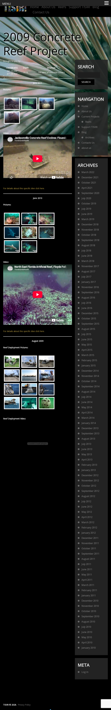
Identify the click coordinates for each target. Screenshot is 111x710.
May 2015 (87, 344)
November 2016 (90, 287)
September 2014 (90, 386)
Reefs (62, 7)
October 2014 (89, 381)
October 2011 (89, 548)
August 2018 (88, 245)
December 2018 (90, 224)
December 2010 (90, 600)
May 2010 (87, 637)
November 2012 (90, 480)
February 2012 (89, 527)
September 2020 (90, 193)
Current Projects (90, 116)
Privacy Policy (24, 704)
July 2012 (86, 501)
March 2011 (88, 585)
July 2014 (86, 396)
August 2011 (88, 558)
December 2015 (90, 313)
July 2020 (86, 198)
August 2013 (88, 438)
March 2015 (88, 355)
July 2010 (86, 626)
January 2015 (89, 365)
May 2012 (87, 511)
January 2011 (89, 595)
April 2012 (87, 517)
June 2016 (87, 308)
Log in (85, 672)
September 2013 (90, 433)
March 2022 (88, 172)
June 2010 (87, 632)
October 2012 (89, 485)
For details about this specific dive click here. (24, 188)
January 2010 (89, 647)
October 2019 (89, 203)
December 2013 (90, 428)
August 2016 (88, 297)
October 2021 (89, 182)
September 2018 (90, 240)
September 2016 (90, 292)
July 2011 (86, 564)
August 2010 (88, 621)
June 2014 (87, 402)
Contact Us (41, 12)
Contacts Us (88, 142)
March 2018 (88, 261)
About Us (48, 7)
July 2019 (86, 208)
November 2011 (90, 543)
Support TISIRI (79, 7)
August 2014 (88, 391)
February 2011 (89, 590)
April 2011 (87, 579)
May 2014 (87, 407)
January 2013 (89, 470)
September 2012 (90, 491)
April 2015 (87, 349)
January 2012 (89, 532)
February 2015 (89, 360)
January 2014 (89, 423)
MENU (6, 4)
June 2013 (87, 449)
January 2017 (89, 282)
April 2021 (87, 187)
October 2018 (89, 234)
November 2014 (90, 376)
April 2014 (87, 412)
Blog (95, 7)
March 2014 (88, 417)
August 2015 (88, 329)
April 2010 (87, 642)
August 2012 (88, 496)
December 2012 (90, 475)
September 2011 (90, 553)
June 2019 (87, 214)
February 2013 (89, 464)
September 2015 (90, 323)
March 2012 (88, 522)
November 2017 (90, 266)
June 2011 (87, 569)
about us (86, 148)
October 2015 (89, 318)
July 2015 (86, 334)
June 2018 (87, 255)
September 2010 (90, 616)
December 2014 (90, 370)
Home (34, 7)
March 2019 (88, 219)
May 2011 (87, 574)
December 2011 (90, 538)
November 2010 (90, 606)
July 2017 (86, 276)
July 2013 (86, 444)
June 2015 (87, 339)
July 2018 (86, 250)
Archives (89, 137)
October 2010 (89, 611)
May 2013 (87, 454)
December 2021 (90, 177)
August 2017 (88, 271)
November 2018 (90, 229)
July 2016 (86, 302)
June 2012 (87, 506)
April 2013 (87, 459)
